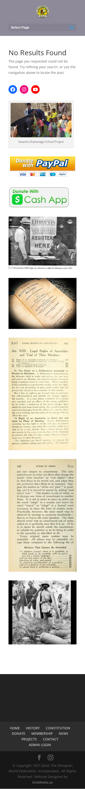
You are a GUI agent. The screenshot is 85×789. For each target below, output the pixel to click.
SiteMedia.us (42, 782)
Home (15, 728)
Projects (29, 739)
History (33, 728)
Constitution (58, 728)
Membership (42, 733)
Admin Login (40, 745)
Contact (50, 739)
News (63, 733)
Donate (18, 733)
